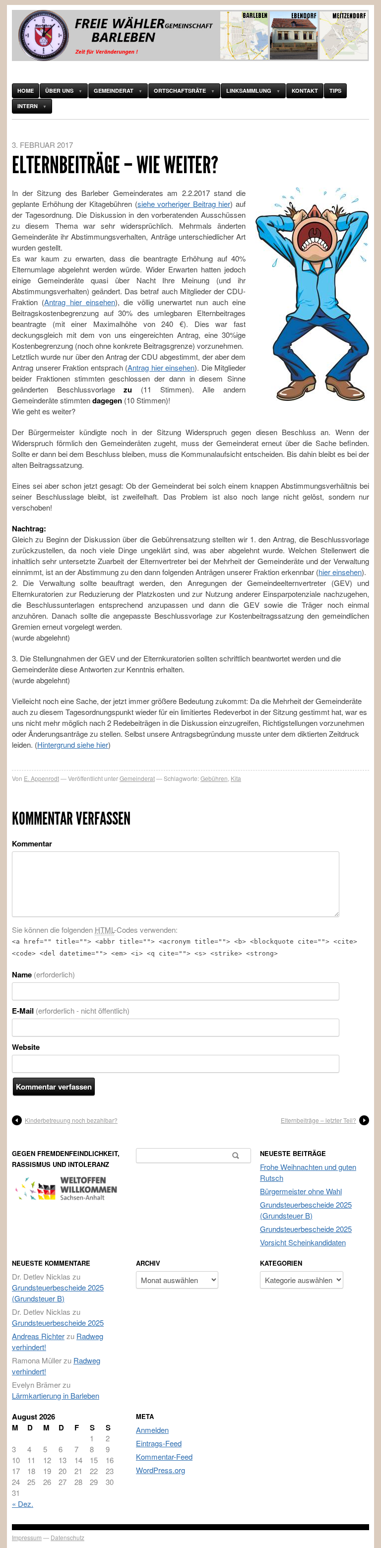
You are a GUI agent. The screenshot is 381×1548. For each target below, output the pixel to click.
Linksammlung (248, 90)
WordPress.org (160, 1470)
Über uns (59, 90)
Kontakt (305, 90)
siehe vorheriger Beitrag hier (184, 203)
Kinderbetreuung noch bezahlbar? (71, 1120)
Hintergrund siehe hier (72, 744)
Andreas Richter (38, 1336)
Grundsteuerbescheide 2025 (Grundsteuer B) (306, 1210)
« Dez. (22, 1503)
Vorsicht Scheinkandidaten (303, 1242)
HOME (25, 90)
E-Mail (70, 1010)
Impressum (27, 1537)
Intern (27, 106)
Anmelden (152, 1429)
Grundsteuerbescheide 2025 (306, 1229)
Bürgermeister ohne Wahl (301, 1191)
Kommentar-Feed (164, 1456)
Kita (236, 778)
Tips (335, 90)
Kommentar (32, 843)
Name (43, 974)
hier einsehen (340, 572)
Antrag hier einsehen (79, 302)
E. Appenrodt (41, 778)
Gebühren (214, 778)
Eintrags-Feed (159, 1443)
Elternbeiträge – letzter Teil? (318, 1120)
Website (26, 1046)
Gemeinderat (113, 90)
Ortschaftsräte (180, 90)
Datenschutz (67, 1537)
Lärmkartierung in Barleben (55, 1395)
